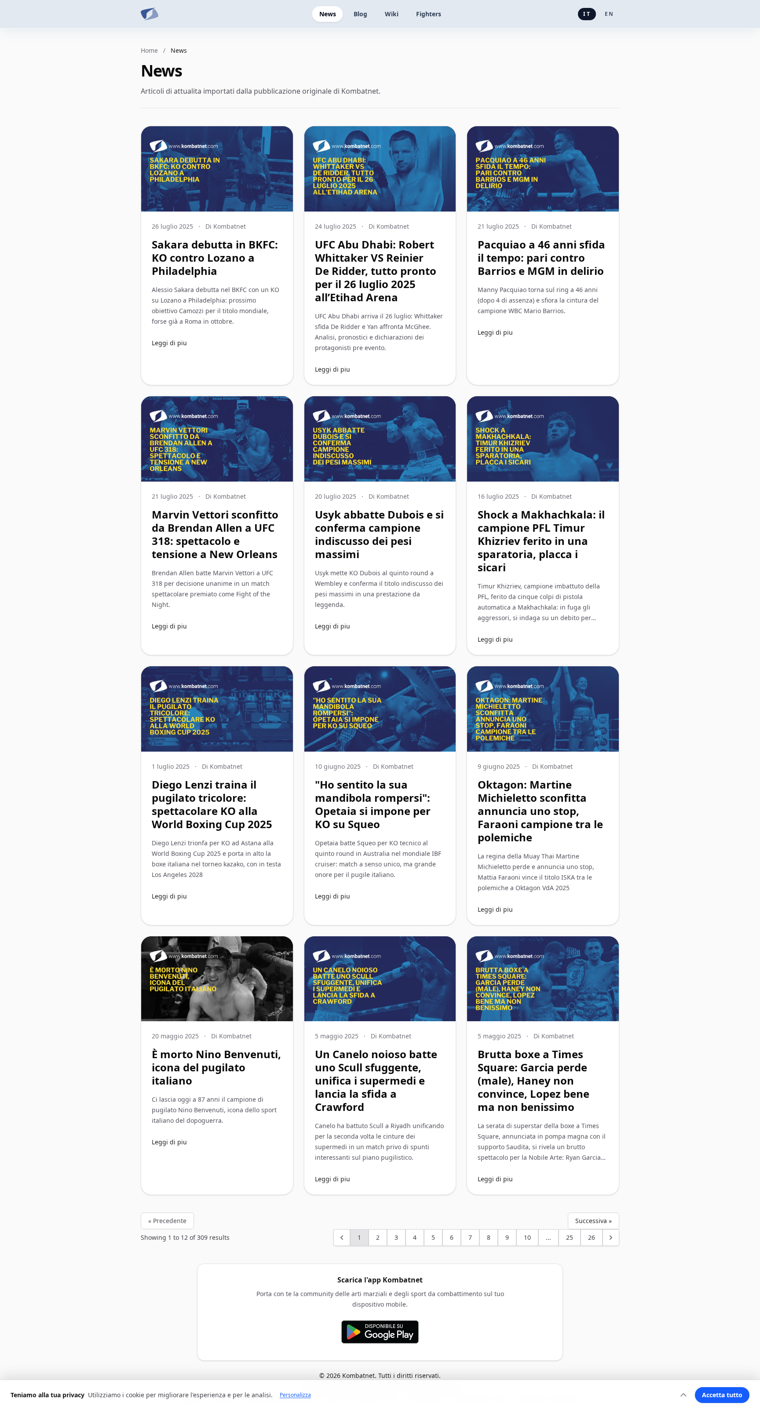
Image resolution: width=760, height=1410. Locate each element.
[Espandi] (683, 1395)
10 (527, 1237)
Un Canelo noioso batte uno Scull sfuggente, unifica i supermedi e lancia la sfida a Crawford (376, 1080)
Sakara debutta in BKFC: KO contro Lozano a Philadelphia (215, 257)
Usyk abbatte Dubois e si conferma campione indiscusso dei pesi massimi (379, 534)
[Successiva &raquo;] (611, 1237)
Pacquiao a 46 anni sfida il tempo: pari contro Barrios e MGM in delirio (541, 257)
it (586, 14)
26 (591, 1237)
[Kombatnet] (149, 14)
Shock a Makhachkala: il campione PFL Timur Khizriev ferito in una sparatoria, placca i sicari (541, 540)
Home (149, 50)
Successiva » (593, 1220)
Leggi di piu (169, 343)
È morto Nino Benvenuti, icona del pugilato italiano (216, 1067)
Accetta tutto (722, 1395)
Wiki (391, 14)
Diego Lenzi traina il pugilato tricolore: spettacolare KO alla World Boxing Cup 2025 (212, 804)
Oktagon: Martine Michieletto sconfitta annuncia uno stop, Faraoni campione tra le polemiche (540, 810)
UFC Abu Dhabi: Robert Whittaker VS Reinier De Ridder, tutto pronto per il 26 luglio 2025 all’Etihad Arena (375, 270)
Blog (360, 14)
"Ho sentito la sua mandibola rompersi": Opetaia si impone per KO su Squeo (373, 804)
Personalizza (295, 1395)
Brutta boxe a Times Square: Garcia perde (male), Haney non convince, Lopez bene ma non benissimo (533, 1080)
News (327, 14)
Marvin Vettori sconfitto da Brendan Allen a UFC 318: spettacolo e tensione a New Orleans (215, 534)
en (609, 14)
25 (569, 1237)
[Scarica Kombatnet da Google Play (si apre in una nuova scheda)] (380, 1332)
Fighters (428, 14)
